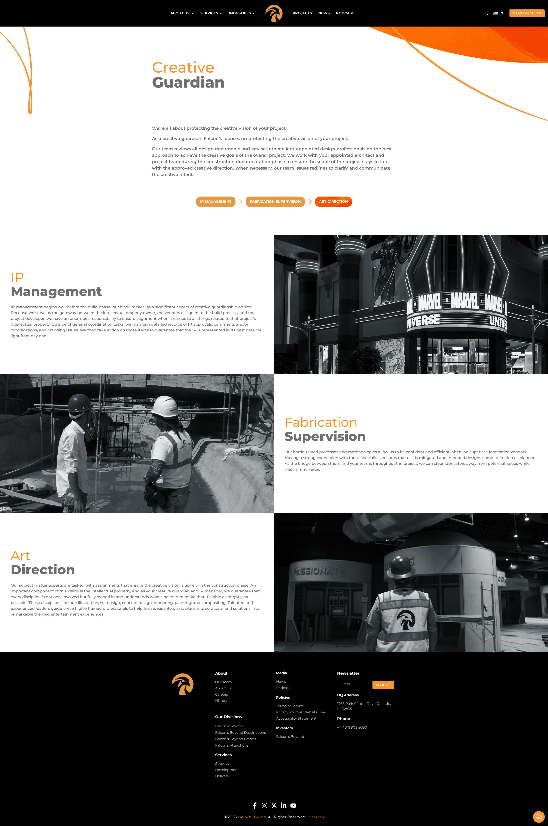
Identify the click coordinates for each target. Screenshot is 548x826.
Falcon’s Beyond (229, 726)
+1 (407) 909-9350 (352, 727)
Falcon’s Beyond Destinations (240, 733)
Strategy (222, 764)
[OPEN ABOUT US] (192, 13)
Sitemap (316, 817)
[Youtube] (293, 805)
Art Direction (333, 202)
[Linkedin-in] (283, 805)
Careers (221, 694)
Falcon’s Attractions (232, 745)
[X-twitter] (274, 805)
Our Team (223, 682)
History (221, 701)
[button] (498, 13)
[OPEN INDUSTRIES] (253, 13)
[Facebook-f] (254, 805)
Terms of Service (290, 706)
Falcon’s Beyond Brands (235, 739)
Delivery (222, 776)
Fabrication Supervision (275, 202)
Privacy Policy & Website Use (300, 712)
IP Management (215, 202)
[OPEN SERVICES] (221, 13)
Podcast (283, 688)
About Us (223, 688)
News (281, 682)
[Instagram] (264, 805)
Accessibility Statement (296, 718)
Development (227, 770)
